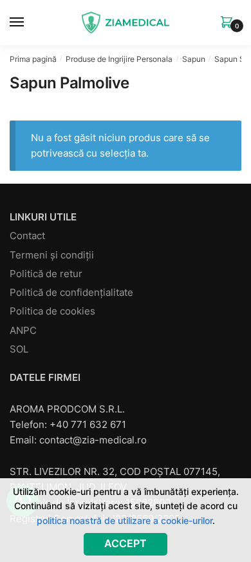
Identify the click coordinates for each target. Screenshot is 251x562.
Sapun (193, 59)
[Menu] (29, 22)
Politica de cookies (52, 311)
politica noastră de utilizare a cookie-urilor (124, 520)
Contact (27, 235)
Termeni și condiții (52, 255)
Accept (125, 543)
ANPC (23, 330)
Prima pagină (33, 59)
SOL (19, 349)
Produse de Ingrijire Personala (119, 59)
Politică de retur (46, 273)
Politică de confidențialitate (71, 292)
